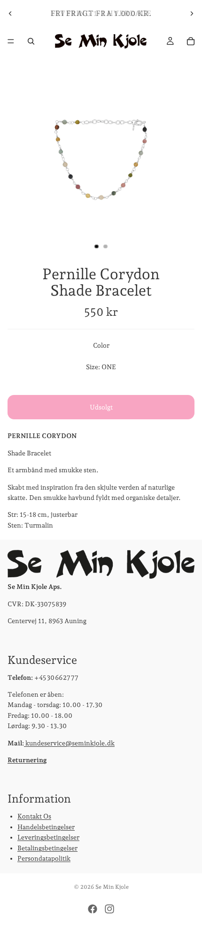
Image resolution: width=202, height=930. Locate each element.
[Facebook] (92, 909)
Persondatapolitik (43, 858)
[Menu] (11, 41)
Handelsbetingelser (46, 827)
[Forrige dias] (10, 13)
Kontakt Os (34, 816)
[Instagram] (109, 909)
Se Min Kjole (112, 887)
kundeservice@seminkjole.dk (69, 743)
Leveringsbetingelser (48, 837)
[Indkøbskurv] (190, 41)
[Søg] (31, 41)
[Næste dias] (191, 13)
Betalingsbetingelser (47, 848)
